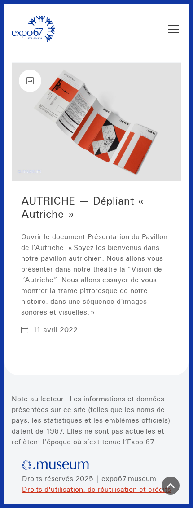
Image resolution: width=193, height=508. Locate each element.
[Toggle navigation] (173, 29)
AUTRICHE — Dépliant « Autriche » (84, 207)
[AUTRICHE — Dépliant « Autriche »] (96, 122)
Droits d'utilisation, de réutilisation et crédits (96, 489)
